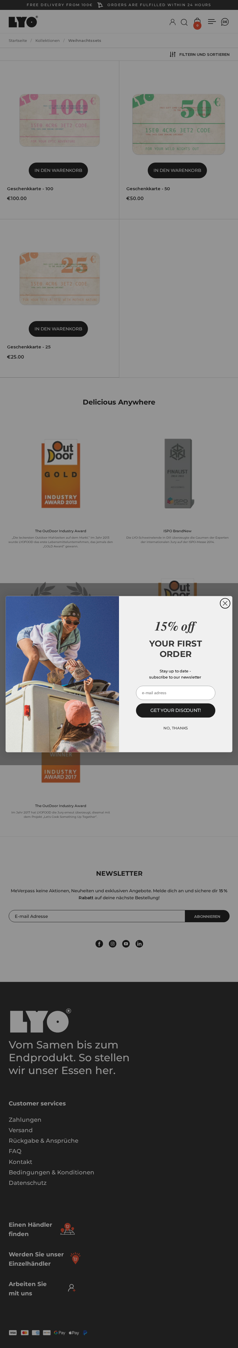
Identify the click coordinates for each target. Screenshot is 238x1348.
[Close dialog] (225, 603)
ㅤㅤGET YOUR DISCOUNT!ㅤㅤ (175, 710)
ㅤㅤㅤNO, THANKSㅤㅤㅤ (175, 728)
